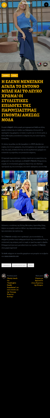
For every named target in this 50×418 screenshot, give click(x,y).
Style (14, 75)
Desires (5, 75)
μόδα (31, 265)
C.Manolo (6, 265)
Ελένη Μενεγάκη (19, 265)
